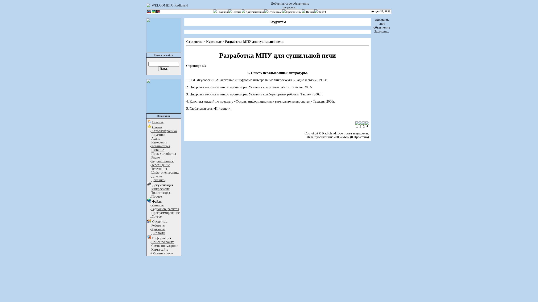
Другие (156, 176)
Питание (157, 150)
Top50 (322, 11)
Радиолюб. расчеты (165, 209)
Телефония (159, 169)
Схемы (236, 11)
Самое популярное (164, 245)
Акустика (158, 135)
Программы (293, 11)
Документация (255, 11)
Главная (223, 11)
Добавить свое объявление (290, 3)
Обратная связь (162, 253)
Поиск (310, 11)
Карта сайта (159, 249)
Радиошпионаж (162, 161)
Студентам (275, 11)
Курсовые (158, 229)
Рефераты (158, 225)
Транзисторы (160, 192)
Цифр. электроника (165, 172)
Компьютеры (160, 146)
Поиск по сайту (162, 242)
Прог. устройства (163, 153)
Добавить (158, 180)
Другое (156, 216)
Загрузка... (290, 7)
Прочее (156, 196)
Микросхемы (160, 189)
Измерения (159, 142)
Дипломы (158, 233)
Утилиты (157, 205)
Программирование (165, 213)
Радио (155, 157)
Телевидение (160, 165)
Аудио (155, 138)
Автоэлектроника (164, 131)
